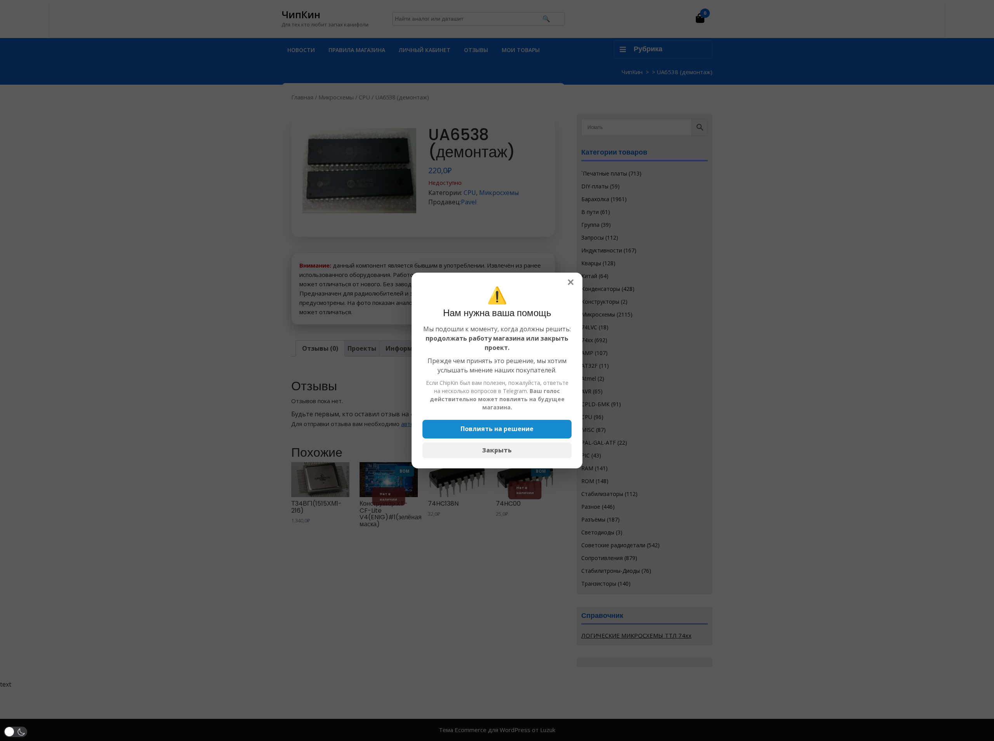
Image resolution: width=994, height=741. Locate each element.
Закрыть (497, 450)
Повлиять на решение (497, 428)
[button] (15, 732)
